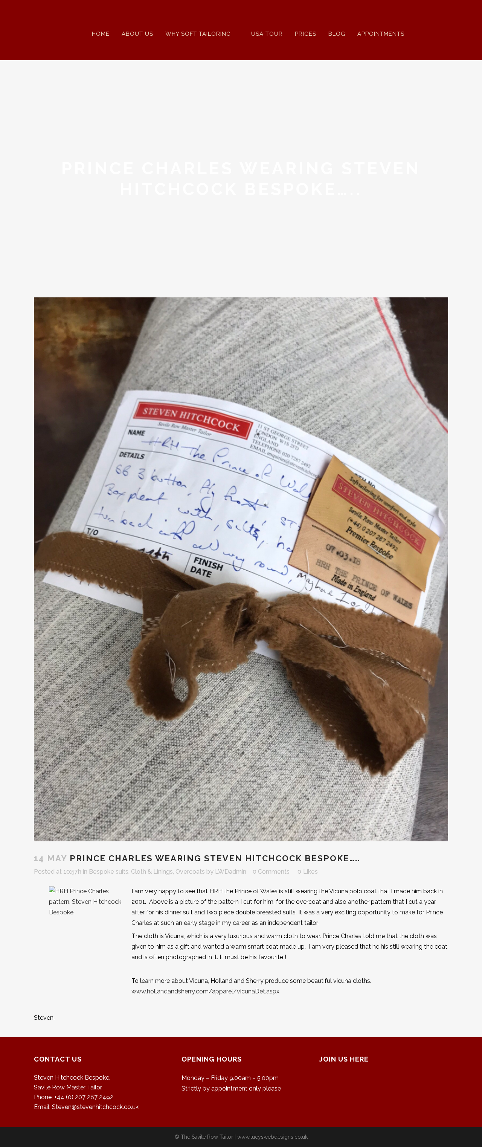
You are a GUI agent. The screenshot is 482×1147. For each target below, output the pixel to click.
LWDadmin (230, 871)
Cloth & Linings (152, 871)
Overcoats (190, 871)
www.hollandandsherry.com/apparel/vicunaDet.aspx (205, 991)
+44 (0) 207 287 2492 (83, 1097)
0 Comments (271, 871)
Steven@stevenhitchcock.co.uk (95, 1106)
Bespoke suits (108, 871)
